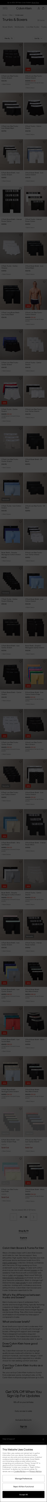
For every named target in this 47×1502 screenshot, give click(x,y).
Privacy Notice (35, 1471)
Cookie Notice (20, 1471)
